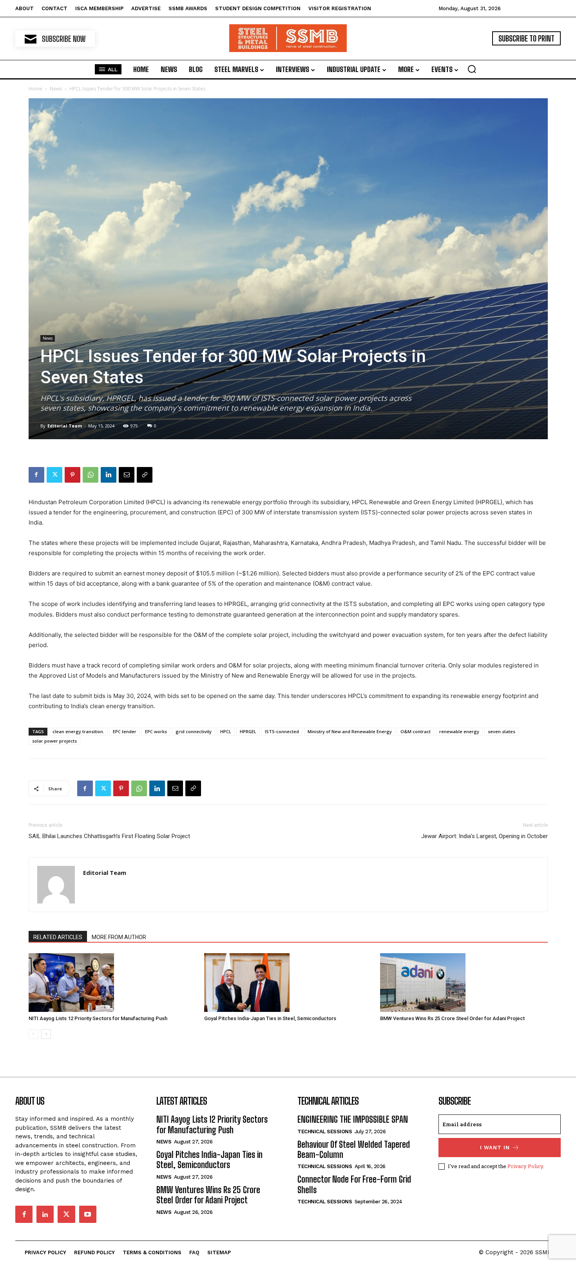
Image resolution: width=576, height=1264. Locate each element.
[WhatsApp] (90, 475)
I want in (495, 1147)
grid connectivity (194, 731)
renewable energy (459, 731)
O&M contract (415, 731)
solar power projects (54, 741)
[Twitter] (54, 475)
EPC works (156, 731)
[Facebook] (36, 475)
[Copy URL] (144, 475)
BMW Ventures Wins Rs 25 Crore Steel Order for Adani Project (452, 1018)
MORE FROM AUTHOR (119, 937)
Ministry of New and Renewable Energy (350, 731)
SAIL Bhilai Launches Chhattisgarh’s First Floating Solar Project (109, 836)
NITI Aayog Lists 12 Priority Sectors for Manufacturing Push (98, 1018)
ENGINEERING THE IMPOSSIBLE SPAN (352, 1119)
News (56, 88)
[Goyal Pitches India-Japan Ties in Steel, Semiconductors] (288, 982)
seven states (501, 731)
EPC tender (124, 731)
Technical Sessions (324, 1131)
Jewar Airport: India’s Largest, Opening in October (484, 836)
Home (35, 88)
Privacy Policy (525, 1166)
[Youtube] (87, 1214)
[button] (471, 69)
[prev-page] (33, 1034)
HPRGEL (248, 731)
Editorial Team (64, 426)
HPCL (225, 731)
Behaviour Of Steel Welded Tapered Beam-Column (353, 1149)
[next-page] (46, 1034)
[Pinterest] (72, 475)
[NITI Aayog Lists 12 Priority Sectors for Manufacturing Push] (112, 982)
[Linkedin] (108, 475)
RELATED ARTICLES (57, 937)
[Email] (126, 475)
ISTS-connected (282, 731)
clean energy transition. (78, 731)
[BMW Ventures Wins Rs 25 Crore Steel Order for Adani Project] (464, 982)
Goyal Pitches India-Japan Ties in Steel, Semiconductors (270, 1018)
